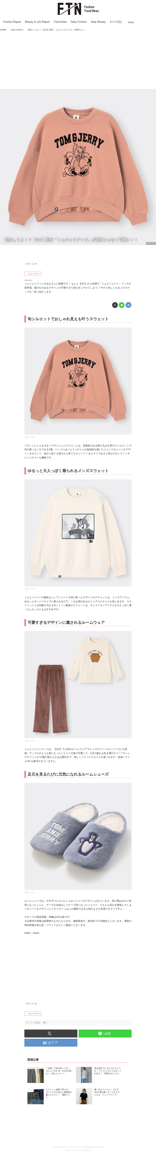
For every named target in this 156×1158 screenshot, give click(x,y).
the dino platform (82, 1150)
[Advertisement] (78, 60)
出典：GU (151, 243)
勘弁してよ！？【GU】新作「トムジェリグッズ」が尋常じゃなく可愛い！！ (71, 240)
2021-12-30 (31, 264)
